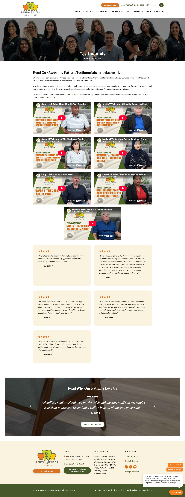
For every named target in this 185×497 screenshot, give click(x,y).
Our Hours (152, 5)
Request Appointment (174, 469)
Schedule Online (110, 5)
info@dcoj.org (132, 461)
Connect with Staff (175, 465)
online (52, 98)
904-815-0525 (138, 5)
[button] (88, 11)
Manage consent (132, 472)
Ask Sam (176, 492)
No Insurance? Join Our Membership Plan (77, 470)
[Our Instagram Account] (130, 467)
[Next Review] (154, 406)
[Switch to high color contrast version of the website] (161, 5)
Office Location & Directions (75, 464)
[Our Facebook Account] (126, 467)
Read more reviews (92, 424)
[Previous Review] (31, 406)
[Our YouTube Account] (135, 467)
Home (86, 58)
